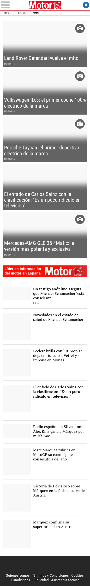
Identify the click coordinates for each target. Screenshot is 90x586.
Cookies (77, 575)
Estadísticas (20, 580)
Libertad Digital (45, 564)
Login (86, 5)
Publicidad (40, 580)
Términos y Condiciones (50, 575)
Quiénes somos (18, 575)
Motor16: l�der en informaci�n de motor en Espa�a (45, 271)
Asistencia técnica (65, 580)
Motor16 (45, 5)
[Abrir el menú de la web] (14, 4)
